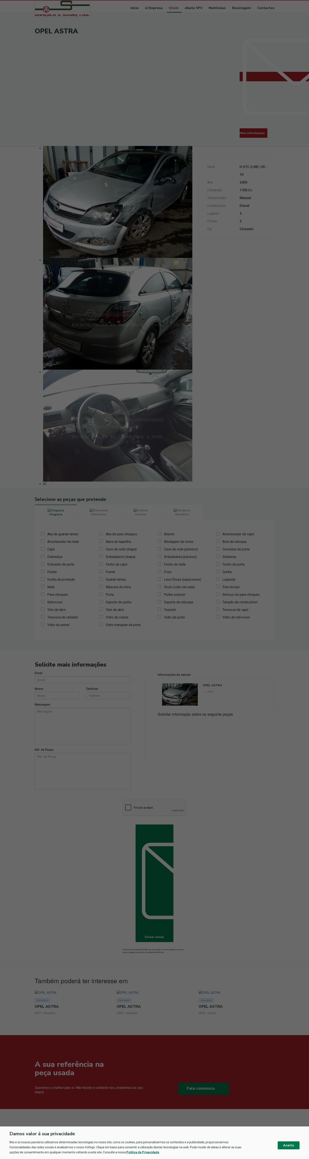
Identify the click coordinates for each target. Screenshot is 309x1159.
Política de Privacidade (142, 1152)
